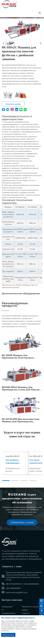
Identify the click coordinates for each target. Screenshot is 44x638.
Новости (26, 613)
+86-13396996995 (31, 584)
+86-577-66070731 (13, 584)
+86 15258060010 (13, 588)
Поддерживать (9, 613)
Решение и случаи (30, 607)
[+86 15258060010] (41, 605)
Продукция (7, 607)
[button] (6, 480)
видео (25, 610)
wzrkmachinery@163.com (16, 592)
